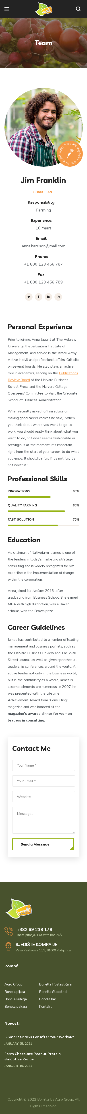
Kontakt (45, 1006)
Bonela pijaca (14, 991)
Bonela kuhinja (15, 999)
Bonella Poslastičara (55, 984)
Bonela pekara (15, 1006)
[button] (79, 9)
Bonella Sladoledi (53, 991)
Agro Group (13, 984)
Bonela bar (47, 999)
